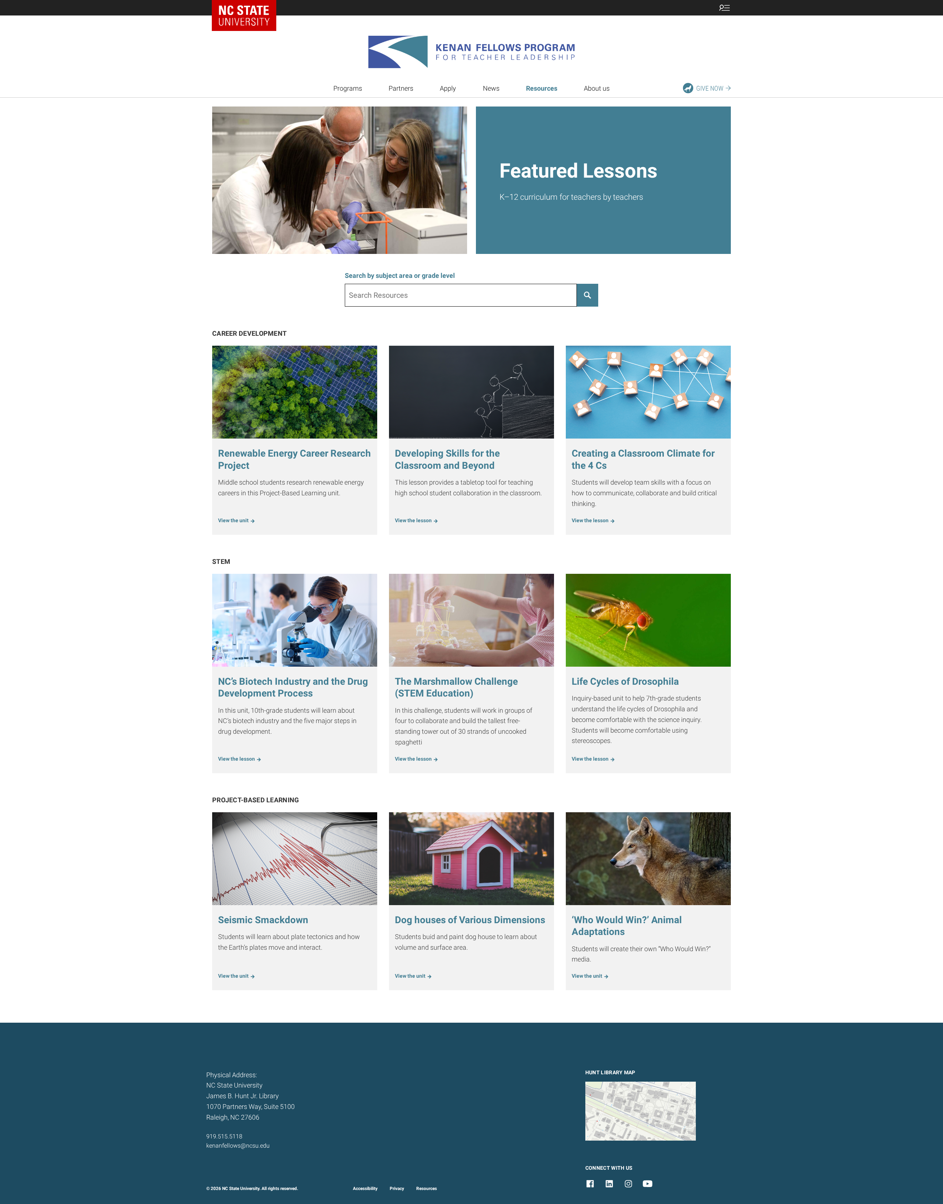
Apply (448, 88)
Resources (426, 1188)
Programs (347, 88)
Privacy (397, 1188)
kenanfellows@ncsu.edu (238, 1145)
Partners (401, 88)
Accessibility (365, 1188)
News (491, 88)
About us (597, 88)
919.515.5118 (224, 1136)
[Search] (587, 295)
